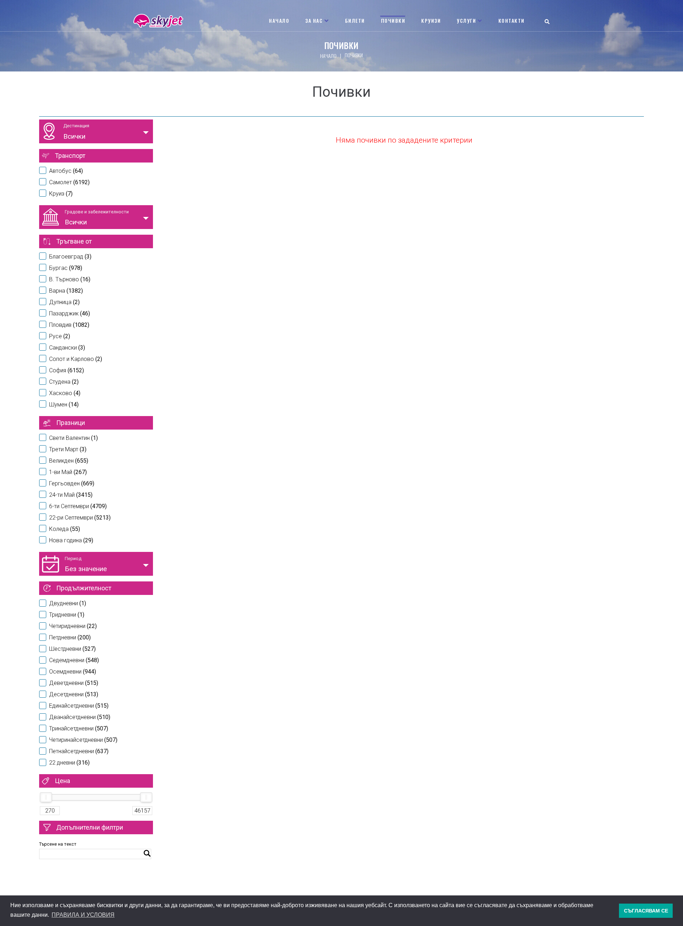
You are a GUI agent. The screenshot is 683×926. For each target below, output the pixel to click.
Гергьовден (71, 483)
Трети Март (67, 449)
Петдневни (70, 637)
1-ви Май (68, 472)
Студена (64, 381)
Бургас (65, 268)
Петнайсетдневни (78, 751)
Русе (59, 336)
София (66, 370)
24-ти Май (70, 494)
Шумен (64, 404)
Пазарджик (69, 313)
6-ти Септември (78, 506)
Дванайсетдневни (79, 717)
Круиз (61, 193)
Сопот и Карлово (75, 359)
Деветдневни (73, 683)
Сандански (67, 347)
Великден (68, 460)
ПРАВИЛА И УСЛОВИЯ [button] (83, 915)
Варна (66, 290)
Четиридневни (73, 626)
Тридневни (66, 614)
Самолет (69, 182)
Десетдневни (73, 694)
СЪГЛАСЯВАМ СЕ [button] (646, 911)
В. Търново (69, 279)
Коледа (64, 529)
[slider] (46, 797)
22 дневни (69, 762)
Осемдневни (72, 671)
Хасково (64, 393)
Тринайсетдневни (78, 728)
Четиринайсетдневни (83, 739)
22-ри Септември (80, 517)
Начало (328, 55)
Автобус (66, 170)
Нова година (71, 540)
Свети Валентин (73, 438)
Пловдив (69, 324)
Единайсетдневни (78, 705)
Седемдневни (74, 660)
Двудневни (67, 603)
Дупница (64, 302)
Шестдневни (72, 648)
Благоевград (70, 256)
